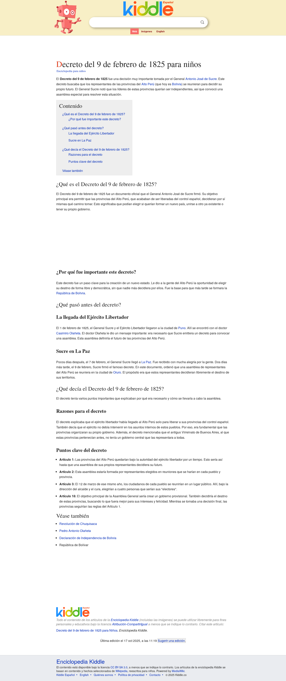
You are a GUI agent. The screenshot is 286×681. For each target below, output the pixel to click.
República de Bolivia (70, 293)
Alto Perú (147, 84)
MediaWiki (178, 671)
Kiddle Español (65, 675)
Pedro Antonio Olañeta (75, 530)
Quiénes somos (103, 675)
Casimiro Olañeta (68, 333)
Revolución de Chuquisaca (78, 523)
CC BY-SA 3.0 (119, 667)
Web (134, 31)
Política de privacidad (131, 675)
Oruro (117, 372)
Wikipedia (121, 671)
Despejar (194, 22)
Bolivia (177, 84)
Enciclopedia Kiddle (125, 620)
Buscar (202, 22)
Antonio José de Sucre (201, 78)
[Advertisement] (142, 46)
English (160, 31)
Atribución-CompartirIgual (129, 624)
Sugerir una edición (171, 640)
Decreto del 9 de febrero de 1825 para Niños (87, 630)
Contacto (155, 675)
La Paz (146, 362)
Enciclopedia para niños (71, 71)
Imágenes (146, 31)
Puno (182, 328)
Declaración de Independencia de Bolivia (87, 538)
